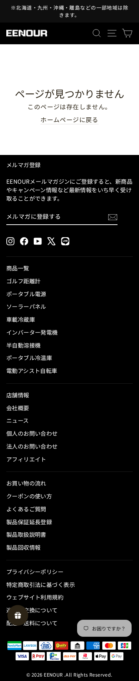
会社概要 (17, 408)
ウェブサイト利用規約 (34, 597)
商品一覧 (17, 268)
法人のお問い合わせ (32, 446)
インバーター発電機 (32, 332)
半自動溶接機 (23, 345)
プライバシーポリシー (34, 571)
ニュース (17, 420)
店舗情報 (17, 395)
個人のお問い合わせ (32, 433)
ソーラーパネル (26, 306)
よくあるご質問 (26, 509)
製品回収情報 (23, 547)
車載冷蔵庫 (20, 319)
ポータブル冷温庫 (29, 357)
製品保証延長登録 (29, 522)
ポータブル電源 (26, 294)
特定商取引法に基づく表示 (40, 584)
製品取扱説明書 (26, 534)
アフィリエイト (26, 459)
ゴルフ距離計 (23, 281)
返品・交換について (32, 610)
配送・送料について (32, 623)
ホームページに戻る (69, 119)
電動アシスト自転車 (31, 370)
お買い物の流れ (26, 483)
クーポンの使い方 (29, 496)
